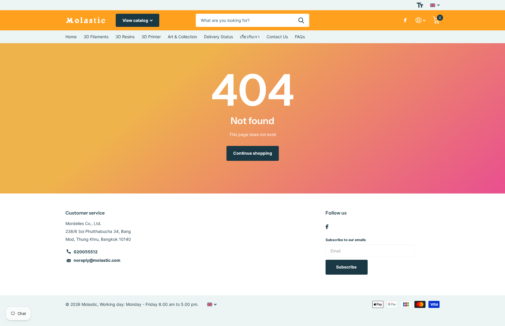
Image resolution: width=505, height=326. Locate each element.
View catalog (135, 20)
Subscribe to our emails (346, 240)
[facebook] (327, 226)
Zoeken (301, 20)
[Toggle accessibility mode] (420, 5)
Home (71, 36)
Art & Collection (182, 36)
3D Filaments (96, 36)
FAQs (300, 36)
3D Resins (124, 36)
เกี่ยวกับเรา (250, 36)
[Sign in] (421, 20)
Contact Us (277, 36)
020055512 (86, 251)
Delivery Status (218, 36)
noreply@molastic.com (97, 260)
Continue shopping (252, 153)
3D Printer (151, 36)
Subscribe (346, 266)
